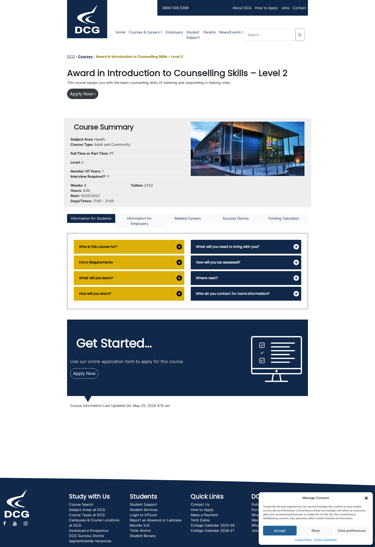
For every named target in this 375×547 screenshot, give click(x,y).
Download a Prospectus (88, 530)
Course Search (81, 504)
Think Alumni (140, 530)
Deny (316, 531)
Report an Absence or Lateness (155, 520)
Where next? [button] (207, 277)
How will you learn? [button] (95, 293)
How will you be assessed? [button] (218, 262)
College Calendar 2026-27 (212, 530)
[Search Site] (300, 35)
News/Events (230, 32)
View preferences (352, 531)
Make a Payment (204, 515)
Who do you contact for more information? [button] (233, 293)
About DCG (242, 8)
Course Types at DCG (87, 515)
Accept (280, 531)
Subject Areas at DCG (87, 509)
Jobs (285, 8)
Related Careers (187, 218)
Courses (85, 56)
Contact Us (200, 504)
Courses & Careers (144, 32)
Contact (299, 8)
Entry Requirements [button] (96, 262)
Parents (209, 32)
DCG (71, 56)
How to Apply (266, 8)
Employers (174, 32)
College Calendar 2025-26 (213, 525)
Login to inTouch (143, 515)
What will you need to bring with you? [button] (227, 246)
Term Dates (200, 520)
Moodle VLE (140, 525)
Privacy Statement (325, 539)
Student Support (193, 35)
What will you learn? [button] (96, 277)
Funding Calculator (283, 218)
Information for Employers (139, 221)
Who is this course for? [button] (98, 246)
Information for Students (91, 218)
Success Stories (236, 218)
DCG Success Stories (86, 536)
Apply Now (82, 94)
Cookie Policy (303, 539)
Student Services (144, 509)
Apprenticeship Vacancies (90, 541)
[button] (366, 498)
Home (120, 32)
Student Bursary (143, 536)
